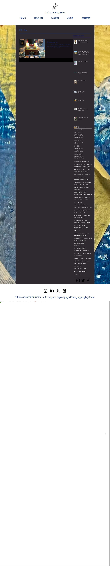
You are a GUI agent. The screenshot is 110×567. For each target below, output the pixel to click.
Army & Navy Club (86, 182)
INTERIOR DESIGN (79, 253)
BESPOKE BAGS (78, 184)
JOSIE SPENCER (78, 256)
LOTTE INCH (77, 266)
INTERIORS (88, 253)
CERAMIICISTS (78, 200)
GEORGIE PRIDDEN (79, 243)
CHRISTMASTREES (79, 210)
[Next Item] (105, 434)
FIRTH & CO (77, 230)
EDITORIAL (84, 220)
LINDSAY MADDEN (85, 261)
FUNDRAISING (88, 238)
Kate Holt (76, 261)
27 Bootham (77, 161)
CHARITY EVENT (78, 202)
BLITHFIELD (86, 184)
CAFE (82, 189)
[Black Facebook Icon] (88, 280)
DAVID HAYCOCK (78, 215)
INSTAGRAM (85, 251)
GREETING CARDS (79, 245)
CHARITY (85, 200)
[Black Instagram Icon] (78, 280)
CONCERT (76, 212)
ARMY (82, 172)
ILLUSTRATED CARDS (79, 248)
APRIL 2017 (77, 172)
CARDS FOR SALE (87, 195)
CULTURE (82, 212)
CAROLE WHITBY (78, 197)
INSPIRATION (77, 251)
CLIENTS (87, 210)
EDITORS (76, 223)
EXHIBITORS (77, 228)
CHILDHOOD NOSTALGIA (80, 205)
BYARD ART (77, 189)
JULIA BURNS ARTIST (79, 258)
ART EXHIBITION (78, 174)
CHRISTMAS (77, 207)
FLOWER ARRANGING (80, 235)
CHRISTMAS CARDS (86, 207)
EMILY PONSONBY (85, 223)
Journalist (88, 258)
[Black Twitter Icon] (83, 280)
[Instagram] (45, 290)
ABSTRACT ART (86, 161)
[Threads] (64, 290)
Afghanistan (77, 182)
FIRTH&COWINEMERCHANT (81, 233)
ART (86, 172)
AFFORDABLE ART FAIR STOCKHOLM (83, 164)
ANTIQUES (77, 169)
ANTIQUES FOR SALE (86, 169)
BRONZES (86, 187)
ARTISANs (83, 177)
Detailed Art (77, 220)
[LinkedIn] (52, 290)
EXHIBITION (82, 225)
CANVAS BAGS (78, 195)
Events (83, 228)
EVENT (76, 225)
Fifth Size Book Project (80, 240)
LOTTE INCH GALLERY (80, 268)
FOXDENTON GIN (78, 238)
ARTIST (82, 179)
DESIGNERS (87, 215)
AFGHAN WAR (77, 167)
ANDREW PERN (86, 167)
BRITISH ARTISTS (78, 187)
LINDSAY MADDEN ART (80, 263)
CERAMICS (87, 197)
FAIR (87, 228)
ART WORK (77, 177)
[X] (58, 290)
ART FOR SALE (87, 174)
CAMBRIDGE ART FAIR (80, 192)
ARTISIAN (76, 179)
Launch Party (77, 271)
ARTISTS (87, 179)
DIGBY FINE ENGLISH (79, 217)
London (84, 271)
